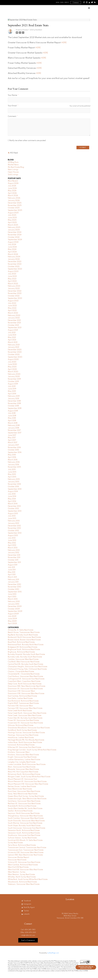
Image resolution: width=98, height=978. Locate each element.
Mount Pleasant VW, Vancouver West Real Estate (28, 784)
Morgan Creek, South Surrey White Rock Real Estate (29, 777)
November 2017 (14, 430)
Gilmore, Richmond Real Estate (20, 725)
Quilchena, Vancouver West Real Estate (24, 801)
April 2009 (12, 623)
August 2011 (12, 565)
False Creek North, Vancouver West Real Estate (27, 713)
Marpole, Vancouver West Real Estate (23, 769)
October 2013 (13, 508)
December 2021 (14, 320)
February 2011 (13, 579)
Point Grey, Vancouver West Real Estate (24, 791)
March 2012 (12, 548)
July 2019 (12, 386)
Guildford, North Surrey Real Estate (22, 730)
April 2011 (12, 574)
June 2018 (12, 416)
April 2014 (12, 501)
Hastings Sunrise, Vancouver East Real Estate (26, 733)
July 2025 (12, 215)
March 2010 (13, 599)
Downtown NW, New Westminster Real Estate (26, 686)
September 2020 (15, 357)
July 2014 (12, 494)
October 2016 (13, 450)
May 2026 (12, 191)
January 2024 (14, 259)
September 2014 (14, 489)
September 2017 (14, 433)
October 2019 (13, 381)
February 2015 (14, 479)
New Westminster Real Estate (20, 789)
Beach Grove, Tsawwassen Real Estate (24, 632)
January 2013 (13, 523)
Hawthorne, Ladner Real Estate (21, 737)
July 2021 (12, 332)
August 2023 (13, 271)
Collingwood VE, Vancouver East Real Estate (26, 679)
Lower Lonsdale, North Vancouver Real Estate (27, 764)
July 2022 (12, 303)
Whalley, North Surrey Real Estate (22, 877)
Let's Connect (28, 940)
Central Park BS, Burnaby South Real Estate (25, 664)
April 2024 (12, 252)
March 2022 (13, 313)
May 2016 (12, 455)
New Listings (13, 169)
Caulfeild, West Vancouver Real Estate (23, 662)
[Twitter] (92, 3)
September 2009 (15, 611)
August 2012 (13, 535)
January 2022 (14, 318)
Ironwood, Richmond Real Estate (21, 745)
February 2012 (14, 550)
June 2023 (12, 276)
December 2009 (15, 606)
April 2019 (12, 394)
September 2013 (14, 511)
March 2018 (12, 423)
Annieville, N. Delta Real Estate (20, 630)
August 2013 (13, 513)
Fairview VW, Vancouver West (20, 706)
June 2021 (12, 335)
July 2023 (12, 274)
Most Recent (13, 181)
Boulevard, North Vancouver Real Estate (24, 637)
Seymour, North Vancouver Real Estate (24, 813)
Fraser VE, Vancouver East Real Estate (23, 720)
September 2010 (15, 592)
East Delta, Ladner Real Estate (20, 698)
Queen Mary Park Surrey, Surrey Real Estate (26, 796)
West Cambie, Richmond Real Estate (23, 865)
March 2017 (12, 442)
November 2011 (14, 557)
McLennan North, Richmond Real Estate (24, 774)
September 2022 (15, 298)
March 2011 (12, 577)
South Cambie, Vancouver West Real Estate (26, 818)
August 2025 (13, 213)
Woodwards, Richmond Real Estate (22, 882)
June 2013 (12, 518)
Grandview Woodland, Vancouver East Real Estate (29, 728)
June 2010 (12, 594)
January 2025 (14, 230)
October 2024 (13, 237)
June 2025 (12, 218)
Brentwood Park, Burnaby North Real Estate (25, 645)
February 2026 (14, 198)
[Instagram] (87, 3)
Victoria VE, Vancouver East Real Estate (24, 862)
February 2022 (14, 315)
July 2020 (12, 362)
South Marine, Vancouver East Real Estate (25, 823)
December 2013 (14, 506)
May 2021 (12, 337)
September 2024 (15, 239)
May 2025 (12, 220)
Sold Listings (13, 174)
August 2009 (13, 614)
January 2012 (13, 552)
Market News (13, 165)
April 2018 (12, 420)
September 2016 (14, 452)
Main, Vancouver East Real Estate (21, 767)
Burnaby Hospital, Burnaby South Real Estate (26, 654)
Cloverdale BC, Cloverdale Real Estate (24, 674)
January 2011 (13, 582)
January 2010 (13, 604)
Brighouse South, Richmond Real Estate (24, 649)
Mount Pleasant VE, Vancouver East (22, 779)
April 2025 (12, 222)
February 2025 (14, 227)
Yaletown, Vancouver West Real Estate (24, 884)
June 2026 (12, 188)
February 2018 (14, 425)
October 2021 (13, 325)
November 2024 (14, 235)
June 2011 (12, 570)
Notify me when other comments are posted (27, 140)
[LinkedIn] (95, 3)
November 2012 (14, 528)
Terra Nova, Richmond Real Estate (22, 845)
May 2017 (12, 438)
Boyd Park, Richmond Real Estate (21, 642)
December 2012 (14, 526)
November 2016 (14, 447)
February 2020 (14, 374)
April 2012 (12, 545)
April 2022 (12, 310)
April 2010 (12, 597)
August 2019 (13, 384)
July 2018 (11, 413)
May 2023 (12, 279)
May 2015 (12, 474)
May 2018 (12, 418)
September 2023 (15, 269)
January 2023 (14, 288)
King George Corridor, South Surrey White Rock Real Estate (32, 750)
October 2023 (13, 266)
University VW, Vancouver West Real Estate (25, 852)
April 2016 (12, 457)
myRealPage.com (53, 953)
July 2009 (12, 616)
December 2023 (14, 261)
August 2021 (13, 330)
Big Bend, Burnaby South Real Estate (23, 635)
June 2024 (12, 247)
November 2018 (14, 403)
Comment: (12, 116)
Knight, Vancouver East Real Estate (22, 757)
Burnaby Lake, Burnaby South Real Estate (25, 657)
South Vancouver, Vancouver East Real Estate (26, 828)
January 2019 (13, 398)
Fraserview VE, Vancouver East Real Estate (25, 723)
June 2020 (12, 364)
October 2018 (13, 406)
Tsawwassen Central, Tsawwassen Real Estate (27, 847)
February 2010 (14, 601)
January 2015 (13, 482)
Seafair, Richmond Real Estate (20, 811)
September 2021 (14, 327)
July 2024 (12, 244)
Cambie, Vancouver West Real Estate (23, 659)
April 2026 (12, 193)
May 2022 (12, 308)
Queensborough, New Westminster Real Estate (27, 799)
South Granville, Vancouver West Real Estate (26, 821)
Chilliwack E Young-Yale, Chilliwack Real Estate (27, 669)
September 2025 (15, 210)
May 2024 (12, 249)
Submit (83, 147)
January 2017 (13, 445)
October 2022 (13, 296)
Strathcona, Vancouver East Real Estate (24, 835)
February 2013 (14, 521)
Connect (76, 2)
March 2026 (13, 195)
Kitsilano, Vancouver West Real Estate (23, 755)
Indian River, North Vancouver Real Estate (25, 742)
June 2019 (12, 389)
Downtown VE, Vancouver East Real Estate (25, 689)
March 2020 (13, 372)
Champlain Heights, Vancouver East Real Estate (27, 666)
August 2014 (13, 491)
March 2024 (13, 254)
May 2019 (12, 391)
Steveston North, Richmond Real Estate (24, 830)
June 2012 (12, 540)
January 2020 (14, 376)
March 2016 (12, 460)
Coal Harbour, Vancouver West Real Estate (25, 676)
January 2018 (13, 428)
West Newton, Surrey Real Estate (21, 874)
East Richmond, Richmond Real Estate (23, 701)
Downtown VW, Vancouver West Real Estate (26, 693)
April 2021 (12, 340)
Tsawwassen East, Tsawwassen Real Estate (25, 850)
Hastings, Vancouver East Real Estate (23, 735)
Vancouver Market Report (18, 857)
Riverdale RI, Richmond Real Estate (22, 806)
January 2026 (14, 200)
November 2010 (14, 587)
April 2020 (12, 369)
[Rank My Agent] (89, 3)
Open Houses (13, 172)
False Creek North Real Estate (20, 711)
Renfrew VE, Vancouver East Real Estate (24, 803)
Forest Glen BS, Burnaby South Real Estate (25, 718)
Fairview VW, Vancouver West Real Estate (25, 708)
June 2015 (12, 472)
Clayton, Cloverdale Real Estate (21, 671)
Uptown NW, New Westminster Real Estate (25, 855)
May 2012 (12, 543)
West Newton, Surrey (16, 872)
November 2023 (14, 264)
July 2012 (12, 538)
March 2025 (13, 225)
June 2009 (12, 619)
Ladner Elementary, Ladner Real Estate (24, 759)
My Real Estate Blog (16, 167)
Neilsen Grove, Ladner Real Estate (22, 786)
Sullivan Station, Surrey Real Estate (22, 838)
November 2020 (15, 352)
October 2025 (14, 208)
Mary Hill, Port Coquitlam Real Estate (23, 772)
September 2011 (14, 562)
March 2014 (12, 504)
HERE (64, 43)
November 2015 (14, 467)
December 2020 (15, 350)
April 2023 (12, 281)
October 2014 (13, 486)
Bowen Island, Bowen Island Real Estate (24, 640)
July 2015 (12, 469)
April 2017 (12, 440)
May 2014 (12, 499)
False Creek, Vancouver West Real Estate (24, 715)
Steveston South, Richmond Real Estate (24, 833)
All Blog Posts (13, 162)
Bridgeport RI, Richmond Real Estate (22, 647)
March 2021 (12, 342)
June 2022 (12, 306)
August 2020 (13, 359)
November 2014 (14, 484)
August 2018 (13, 411)
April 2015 (12, 477)
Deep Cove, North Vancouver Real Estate (24, 684)
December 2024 (14, 232)
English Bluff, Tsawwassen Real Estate (23, 703)
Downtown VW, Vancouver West (21, 691)
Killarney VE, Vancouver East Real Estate (24, 747)
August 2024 (13, 242)
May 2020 (12, 367)
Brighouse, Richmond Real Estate (21, 652)
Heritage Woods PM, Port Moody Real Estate (26, 740)
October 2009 (14, 609)
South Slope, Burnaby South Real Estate (24, 825)
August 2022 (13, 301)
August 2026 (13, 183)
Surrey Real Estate (15, 843)
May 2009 (12, 621)
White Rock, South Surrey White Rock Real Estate (28, 879)
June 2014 (12, 496)
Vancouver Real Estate (17, 860)
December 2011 (14, 555)
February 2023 (14, 286)
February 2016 (14, 462)
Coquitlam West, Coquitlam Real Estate (24, 681)
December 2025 (14, 203)
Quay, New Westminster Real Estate (22, 794)
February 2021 (14, 345)
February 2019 (14, 396)
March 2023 (13, 284)
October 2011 (13, 560)
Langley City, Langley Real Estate (21, 762)
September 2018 (14, 408)
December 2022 (14, 291)
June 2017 (12, 435)
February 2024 (14, 257)
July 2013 (12, 516)
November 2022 (14, 293)
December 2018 (14, 401)
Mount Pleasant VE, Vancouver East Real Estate (27, 781)
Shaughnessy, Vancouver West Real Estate (25, 816)
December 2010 (14, 584)
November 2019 (14, 379)
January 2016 (13, 464)
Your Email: (13, 106)
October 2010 (13, 589)
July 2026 (12, 186)
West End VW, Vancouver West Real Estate (25, 870)
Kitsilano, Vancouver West (18, 752)
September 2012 (14, 533)
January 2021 (13, 347)
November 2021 (14, 323)
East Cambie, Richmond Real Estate (22, 696)
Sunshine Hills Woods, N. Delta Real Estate (25, 840)
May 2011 (11, 572)
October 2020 (14, 354)
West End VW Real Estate (18, 867)
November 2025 (15, 205)
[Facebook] (84, 3)
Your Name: (13, 95)
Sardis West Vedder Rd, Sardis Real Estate (25, 808)
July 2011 (11, 567)
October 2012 (13, 531)
